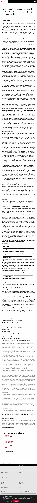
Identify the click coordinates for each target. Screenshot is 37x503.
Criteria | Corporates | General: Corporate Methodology (13, 268)
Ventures (2, 483)
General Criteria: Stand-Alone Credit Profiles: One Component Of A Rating (16, 280)
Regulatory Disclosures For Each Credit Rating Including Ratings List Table (15, 307)
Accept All (16, 501)
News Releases (21, 482)
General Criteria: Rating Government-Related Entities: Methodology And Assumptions (18, 262)
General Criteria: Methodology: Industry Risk (11, 270)
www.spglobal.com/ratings (7, 414)
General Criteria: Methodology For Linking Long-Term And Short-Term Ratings (17, 259)
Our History (2, 482)
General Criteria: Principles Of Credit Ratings (11, 278)
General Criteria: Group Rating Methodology (11, 251)
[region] (18, 499)
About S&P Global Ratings (4, 472)
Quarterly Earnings (21, 483)
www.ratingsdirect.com (24, 414)
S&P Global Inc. (4, 477)
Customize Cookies (10, 501)
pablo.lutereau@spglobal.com (9, 451)
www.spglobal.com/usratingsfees (8, 418)
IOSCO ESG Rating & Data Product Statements (25, 491)
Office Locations (3, 491)
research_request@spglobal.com (8, 427)
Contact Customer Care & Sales (5, 487)
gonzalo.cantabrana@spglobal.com (10, 445)
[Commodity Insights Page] (19, 465)
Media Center (21, 472)
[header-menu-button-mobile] (35, 1)
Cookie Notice (5, 499)
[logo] (3, 1)
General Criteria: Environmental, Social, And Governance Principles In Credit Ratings (18, 248)
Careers (20, 487)
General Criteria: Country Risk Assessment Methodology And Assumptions (17, 272)
